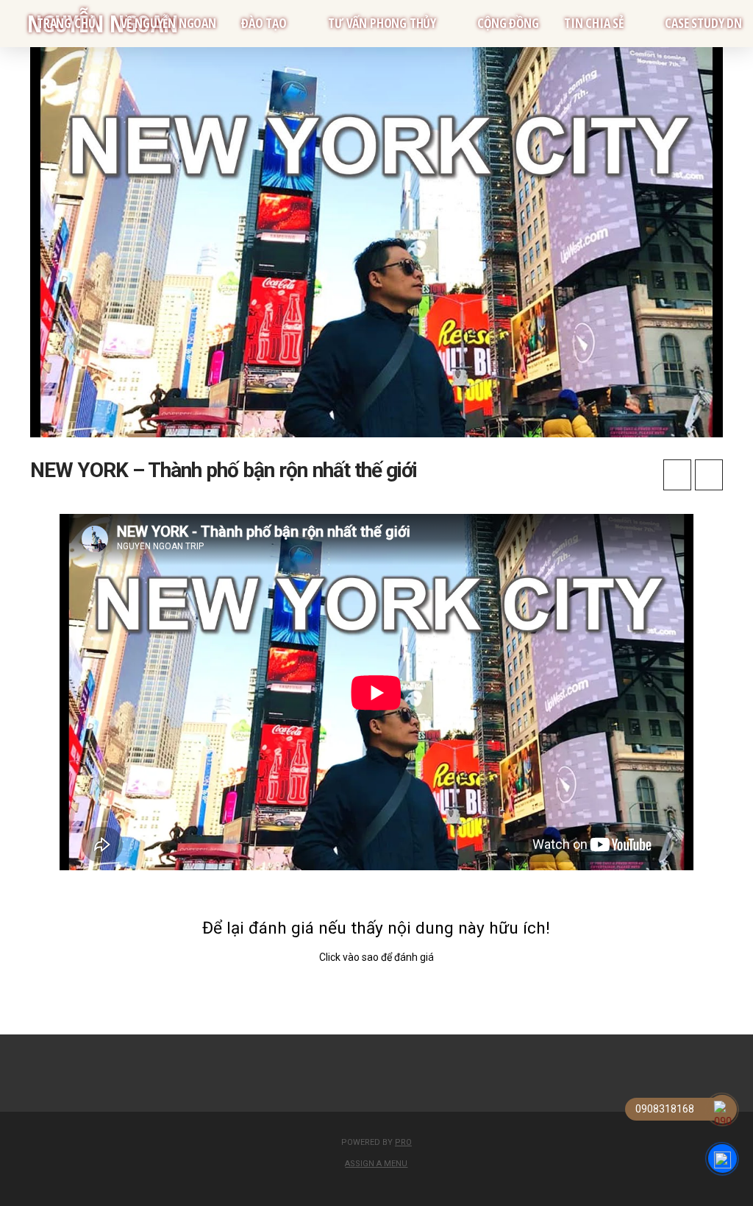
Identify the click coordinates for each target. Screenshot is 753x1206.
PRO (403, 1142)
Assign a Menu (376, 1163)
